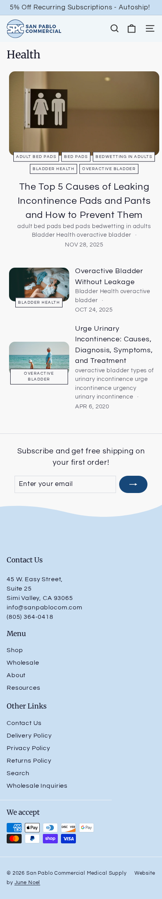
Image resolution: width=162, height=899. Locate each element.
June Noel (27, 882)
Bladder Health (53, 168)
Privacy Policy (28, 748)
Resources (23, 688)
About (16, 675)
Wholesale (23, 663)
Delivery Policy (29, 735)
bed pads (76, 156)
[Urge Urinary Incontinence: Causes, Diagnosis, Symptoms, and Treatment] (39, 358)
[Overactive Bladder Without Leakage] (39, 284)
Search (18, 773)
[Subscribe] (133, 484)
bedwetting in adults (124, 156)
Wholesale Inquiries (37, 786)
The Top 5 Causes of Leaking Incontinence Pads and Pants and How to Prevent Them (84, 201)
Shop (15, 650)
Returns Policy (29, 761)
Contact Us (24, 723)
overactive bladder (109, 168)
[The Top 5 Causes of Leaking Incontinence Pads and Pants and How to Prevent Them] (84, 113)
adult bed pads (36, 156)
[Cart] (131, 28)
